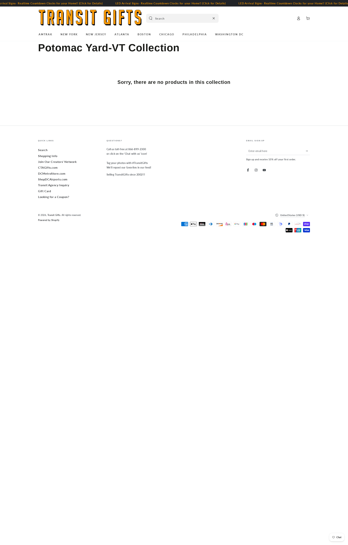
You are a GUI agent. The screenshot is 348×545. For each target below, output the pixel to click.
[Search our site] (150, 18)
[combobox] (178, 18)
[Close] (214, 18)
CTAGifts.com (47, 167)
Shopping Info (47, 156)
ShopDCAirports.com (52, 179)
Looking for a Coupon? (53, 197)
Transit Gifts (53, 215)
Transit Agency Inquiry (53, 185)
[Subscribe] (308, 151)
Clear (206, 18)
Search (43, 150)
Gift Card (44, 191)
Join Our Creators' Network (57, 161)
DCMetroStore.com (51, 173)
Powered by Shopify (48, 220)
